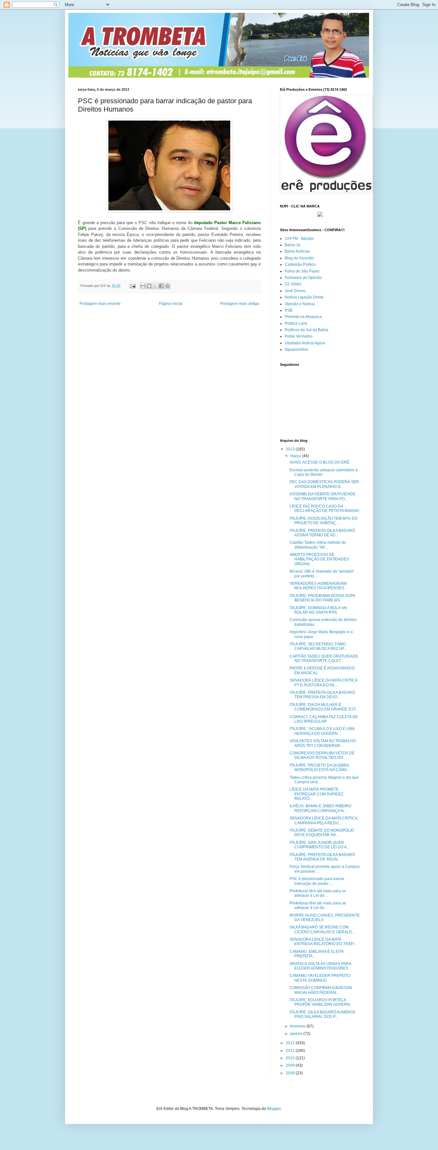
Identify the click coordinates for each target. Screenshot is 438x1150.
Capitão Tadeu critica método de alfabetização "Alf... (318, 544)
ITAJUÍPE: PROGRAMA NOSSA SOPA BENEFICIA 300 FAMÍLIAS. (322, 597)
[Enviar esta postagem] (132, 286)
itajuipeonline (296, 349)
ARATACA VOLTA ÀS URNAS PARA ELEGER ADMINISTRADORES (320, 965)
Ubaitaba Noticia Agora (305, 343)
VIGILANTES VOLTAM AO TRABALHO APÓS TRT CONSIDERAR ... (323, 743)
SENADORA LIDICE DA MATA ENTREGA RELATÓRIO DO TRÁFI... (323, 941)
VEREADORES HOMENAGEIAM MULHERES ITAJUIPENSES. (318, 585)
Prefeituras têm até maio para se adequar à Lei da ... (318, 893)
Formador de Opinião (303, 277)
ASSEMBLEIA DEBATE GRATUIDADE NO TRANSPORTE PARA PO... (323, 496)
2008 (291, 1073)
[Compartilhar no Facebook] (161, 286)
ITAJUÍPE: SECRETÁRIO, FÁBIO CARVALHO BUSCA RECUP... (318, 646)
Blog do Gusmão (299, 258)
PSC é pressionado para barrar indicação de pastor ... (317, 881)
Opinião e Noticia (300, 304)
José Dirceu (295, 291)
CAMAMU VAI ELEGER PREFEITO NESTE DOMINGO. (320, 977)
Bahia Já (292, 245)
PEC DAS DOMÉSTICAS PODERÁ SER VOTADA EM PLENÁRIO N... (324, 484)
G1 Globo (293, 284)
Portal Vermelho (299, 336)
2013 (291, 449)
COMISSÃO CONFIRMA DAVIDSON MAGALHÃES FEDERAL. (321, 990)
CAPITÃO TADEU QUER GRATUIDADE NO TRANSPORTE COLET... (324, 658)
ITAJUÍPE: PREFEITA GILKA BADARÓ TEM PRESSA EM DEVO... (322, 694)
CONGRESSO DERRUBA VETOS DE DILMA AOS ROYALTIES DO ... (322, 755)
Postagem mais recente (100, 303)
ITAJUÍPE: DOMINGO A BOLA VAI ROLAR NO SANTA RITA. (318, 610)
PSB (288, 310)
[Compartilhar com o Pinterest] (167, 286)
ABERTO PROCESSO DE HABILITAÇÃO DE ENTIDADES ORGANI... (319, 559)
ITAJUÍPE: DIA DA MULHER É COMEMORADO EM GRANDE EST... (324, 706)
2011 (291, 1050)
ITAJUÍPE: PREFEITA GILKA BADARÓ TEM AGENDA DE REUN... (322, 856)
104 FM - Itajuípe (299, 238)
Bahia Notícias (297, 251)
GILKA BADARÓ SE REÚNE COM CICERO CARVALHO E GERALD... (322, 929)
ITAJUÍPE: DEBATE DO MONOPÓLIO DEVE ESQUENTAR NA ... (322, 832)
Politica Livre (296, 323)
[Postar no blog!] (149, 286)
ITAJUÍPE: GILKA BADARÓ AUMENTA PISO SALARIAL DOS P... (322, 1014)
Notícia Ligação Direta (304, 297)
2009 (291, 1065)
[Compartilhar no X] (155, 286)
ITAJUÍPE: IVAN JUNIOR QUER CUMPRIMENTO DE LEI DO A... (320, 844)
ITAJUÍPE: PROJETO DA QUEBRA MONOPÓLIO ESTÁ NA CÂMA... (320, 767)
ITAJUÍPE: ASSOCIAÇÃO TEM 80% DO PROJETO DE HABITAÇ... (324, 520)
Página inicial (170, 303)
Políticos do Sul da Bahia (306, 330)
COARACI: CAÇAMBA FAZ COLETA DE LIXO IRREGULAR (324, 719)
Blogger (274, 1108)
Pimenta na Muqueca (303, 317)
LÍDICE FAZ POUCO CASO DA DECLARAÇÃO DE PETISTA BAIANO (324, 508)
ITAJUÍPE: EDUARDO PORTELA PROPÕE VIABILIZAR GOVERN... (321, 1002)
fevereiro (298, 1026)
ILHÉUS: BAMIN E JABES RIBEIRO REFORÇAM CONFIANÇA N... (320, 808)
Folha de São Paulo (302, 271)
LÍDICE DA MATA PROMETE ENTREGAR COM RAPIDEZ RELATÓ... (316, 794)
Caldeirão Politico (300, 264)
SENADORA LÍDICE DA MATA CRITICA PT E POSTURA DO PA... (323, 682)
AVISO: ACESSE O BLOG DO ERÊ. (320, 462)
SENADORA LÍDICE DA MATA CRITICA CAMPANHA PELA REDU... (323, 820)
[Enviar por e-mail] (143, 286)
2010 (291, 1058)
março (296, 456)
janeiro (296, 1033)
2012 (291, 1043)
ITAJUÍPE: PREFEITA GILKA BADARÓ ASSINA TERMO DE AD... (322, 532)
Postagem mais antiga (239, 303)
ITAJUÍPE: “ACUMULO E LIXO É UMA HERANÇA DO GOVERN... (322, 730)
